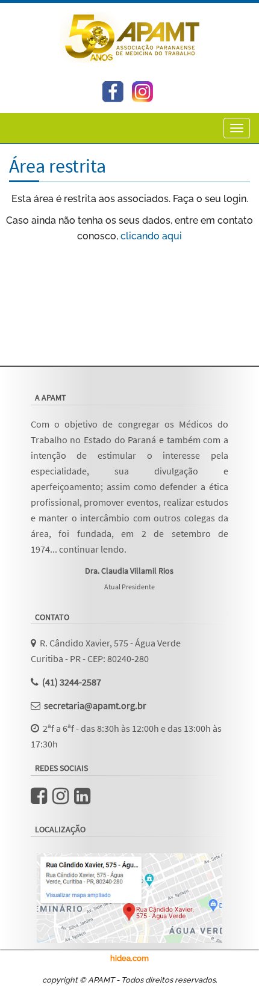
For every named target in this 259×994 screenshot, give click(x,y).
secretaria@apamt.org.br (95, 705)
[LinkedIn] (82, 799)
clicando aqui (151, 236)
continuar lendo (91, 549)
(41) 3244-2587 (71, 682)
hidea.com (129, 958)
